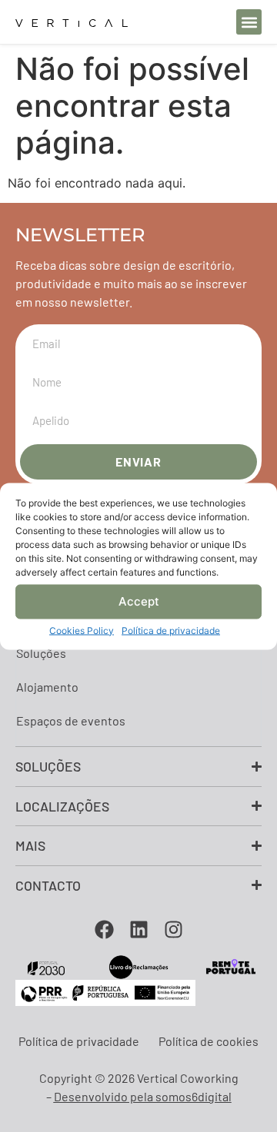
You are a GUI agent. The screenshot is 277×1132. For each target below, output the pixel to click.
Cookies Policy (81, 630)
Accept (138, 601)
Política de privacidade (171, 630)
